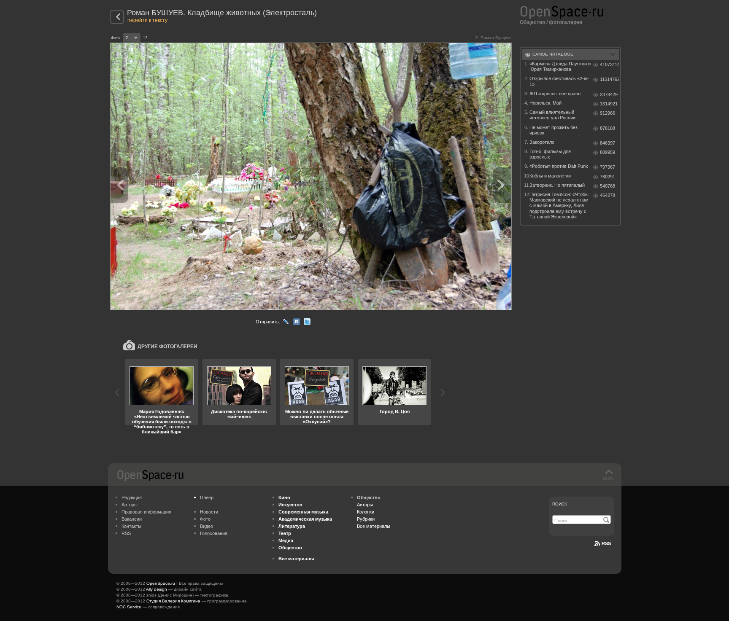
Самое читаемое (552, 54)
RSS (126, 533)
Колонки (365, 511)
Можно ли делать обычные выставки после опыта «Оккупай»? (316, 416)
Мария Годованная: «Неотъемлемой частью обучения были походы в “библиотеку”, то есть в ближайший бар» (162, 421)
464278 (607, 195)
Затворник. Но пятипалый (557, 185)
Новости (209, 511)
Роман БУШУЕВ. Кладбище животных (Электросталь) (222, 12)
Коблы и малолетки (550, 175)
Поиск (559, 504)
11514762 (609, 79)
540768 (607, 185)
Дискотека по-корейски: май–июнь (239, 414)
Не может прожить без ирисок (553, 130)
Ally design (156, 589)
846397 (607, 142)
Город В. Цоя (395, 411)
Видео (206, 526)
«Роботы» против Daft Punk (558, 166)
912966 (607, 113)
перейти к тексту (147, 20)
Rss (606, 543)
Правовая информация (146, 511)
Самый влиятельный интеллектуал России (552, 115)
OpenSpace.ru (160, 583)
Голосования (213, 533)
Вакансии (132, 519)
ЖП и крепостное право (554, 93)
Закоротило (541, 142)
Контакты (131, 526)
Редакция (132, 497)
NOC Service (128, 607)
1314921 (609, 103)
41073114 (609, 64)
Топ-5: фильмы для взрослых (550, 154)
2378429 (609, 94)
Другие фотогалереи (167, 346)
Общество (532, 22)
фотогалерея (565, 22)
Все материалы (373, 526)
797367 (607, 166)
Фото (205, 519)
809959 (607, 152)
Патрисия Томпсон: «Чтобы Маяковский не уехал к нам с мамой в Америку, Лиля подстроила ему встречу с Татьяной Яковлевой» (559, 205)
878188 (607, 128)
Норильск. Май (545, 102)
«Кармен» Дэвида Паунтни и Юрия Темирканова (560, 66)
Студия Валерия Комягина (173, 601)
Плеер (206, 497)
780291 (607, 176)
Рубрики (366, 519)
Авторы (130, 504)
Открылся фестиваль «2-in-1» (559, 81)
